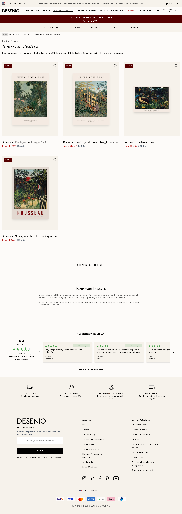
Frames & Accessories (112, 10)
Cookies (136, 439)
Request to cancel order (143, 470)
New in (46, 10)
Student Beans (89, 444)
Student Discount (90, 449)
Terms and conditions (142, 434)
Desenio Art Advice (141, 420)
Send (40, 451)
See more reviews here (91, 369)
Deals (131, 10)
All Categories (51, 27)
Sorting (133, 27)
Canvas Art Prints (86, 10)
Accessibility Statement (93, 439)
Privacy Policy (35, 457)
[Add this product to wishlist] (54, 65)
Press (85, 425)
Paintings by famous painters (25, 34)
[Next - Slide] (173, 352)
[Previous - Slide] (39, 352)
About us (86, 420)
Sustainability (88, 434)
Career (85, 430)
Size (113, 27)
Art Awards (87, 462)
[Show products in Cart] (176, 10)
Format (94, 27)
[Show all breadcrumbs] (5, 34)
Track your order (139, 430)
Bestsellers (32, 10)
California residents (141, 452)
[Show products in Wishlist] (170, 10)
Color (75, 27)
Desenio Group (98, 506)
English (18, 3)
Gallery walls (146, 10)
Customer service (140, 425)
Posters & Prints (63, 10)
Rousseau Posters (51, 34)
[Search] (164, 11)
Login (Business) (90, 467)
